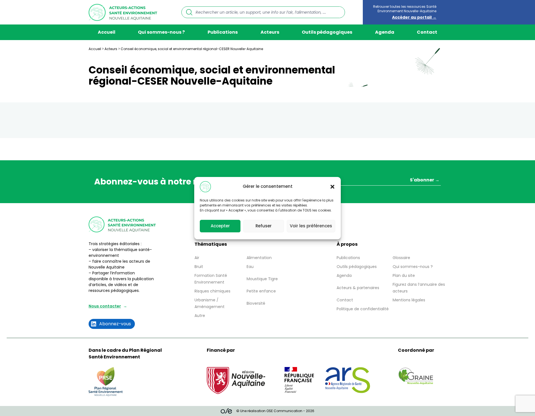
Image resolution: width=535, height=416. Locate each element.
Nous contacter (105, 306)
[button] (332, 186)
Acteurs (270, 32)
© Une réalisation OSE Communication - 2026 (275, 410)
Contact (427, 32)
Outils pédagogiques (327, 32)
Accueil (106, 32)
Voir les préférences (311, 226)
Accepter (220, 226)
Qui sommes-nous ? (161, 32)
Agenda (384, 32)
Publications (223, 32)
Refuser (264, 226)
